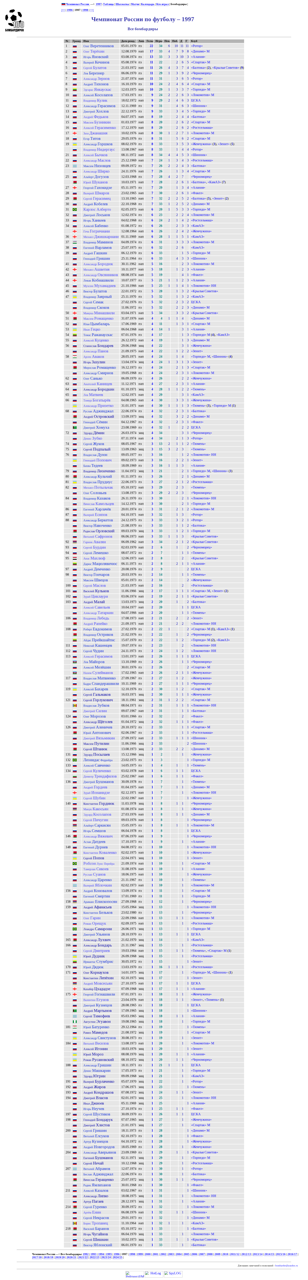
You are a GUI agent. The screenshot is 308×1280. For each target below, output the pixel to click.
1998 (85, 10)
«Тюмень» (198, 389)
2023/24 (106, 1257)
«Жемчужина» (201, 144)
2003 (171, 1254)
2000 (148, 1254)
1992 (86, 1254)
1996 (70, 10)
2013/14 (258, 1254)
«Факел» (197, 193)
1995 (109, 1254)
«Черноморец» (201, 73)
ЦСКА (196, 100)
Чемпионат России (77, 4)
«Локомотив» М (202, 95)
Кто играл (162, 4)
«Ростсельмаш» (202, 127)
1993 (93, 1254)
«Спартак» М (200, 62)
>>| (92, 10)
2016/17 (292, 1254)
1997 (99, 4)
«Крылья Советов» (225, 67)
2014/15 (269, 1254)
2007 (202, 1254)
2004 (179, 1254)
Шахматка (122, 4)
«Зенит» (224, 144)
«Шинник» (199, 106)
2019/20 (60, 1257)
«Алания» (198, 56)
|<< (63, 10)
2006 (194, 1254)
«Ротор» (197, 46)
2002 (163, 1254)
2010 (225, 1254)
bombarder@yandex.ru (286, 1265)
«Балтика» (198, 67)
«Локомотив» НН (203, 285)
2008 (210, 1254)
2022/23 (94, 1257)
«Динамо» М (200, 51)
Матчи (135, 4)
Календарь (147, 4)
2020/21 (71, 1257)
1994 (101, 1254)
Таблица (108, 4)
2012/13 (246, 1254)
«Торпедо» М (200, 89)
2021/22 (83, 1257)
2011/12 (234, 1254)
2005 (186, 1254)
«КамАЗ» (214, 182)
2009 (217, 1254)
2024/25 (117, 1257)
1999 (140, 1254)
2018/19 (48, 1257)
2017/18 (37, 1257)
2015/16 (281, 1254)
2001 (155, 1254)
